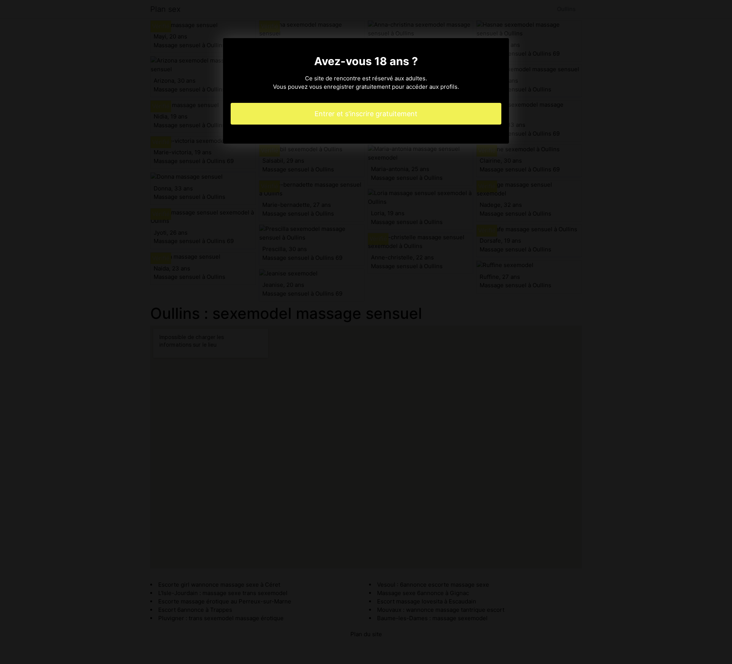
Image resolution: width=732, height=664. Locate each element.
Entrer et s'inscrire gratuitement (366, 114)
